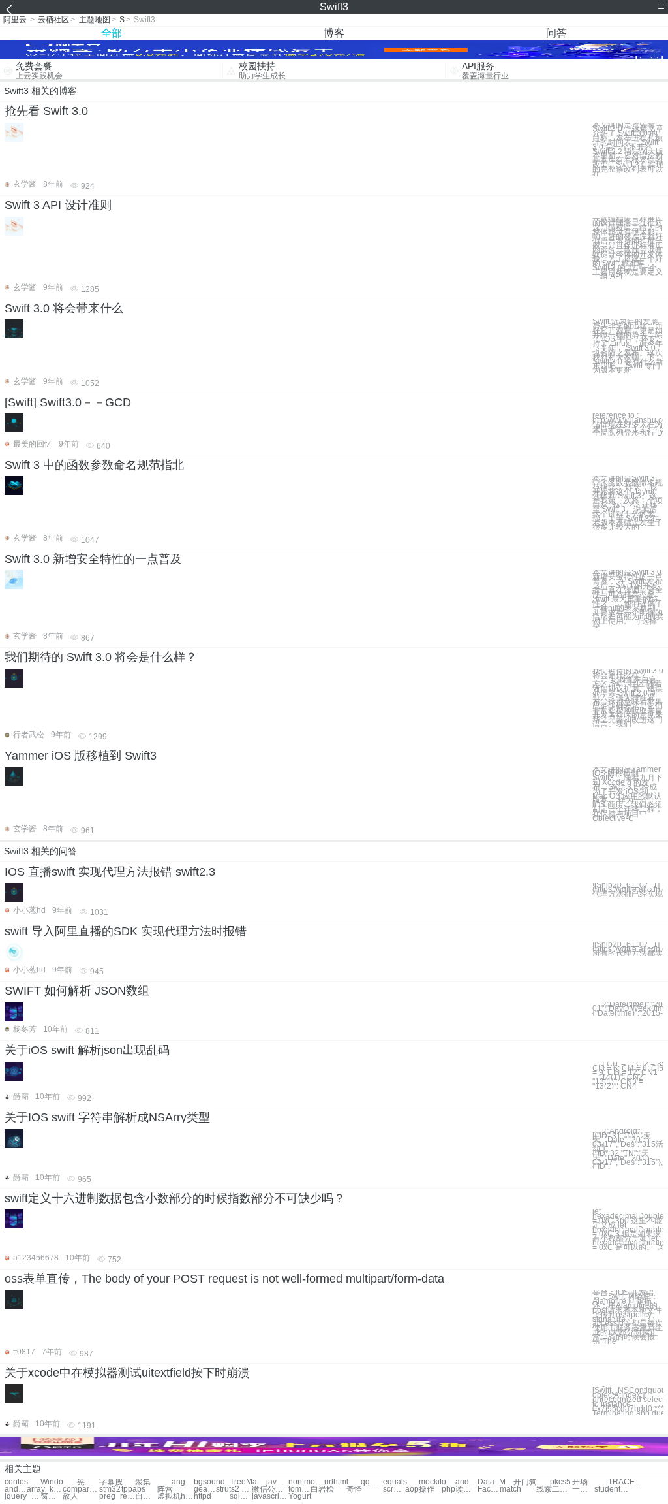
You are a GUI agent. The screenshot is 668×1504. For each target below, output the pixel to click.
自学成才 (146, 1496)
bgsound (209, 1482)
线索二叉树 (554, 1489)
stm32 (110, 1489)
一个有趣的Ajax (583, 1489)
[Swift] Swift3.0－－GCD (68, 402)
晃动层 (88, 1482)
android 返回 (466, 1482)
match (510, 1489)
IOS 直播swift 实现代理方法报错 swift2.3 (110, 871)
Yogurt (299, 1496)
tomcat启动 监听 (299, 1489)
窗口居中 (51, 1496)
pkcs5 (560, 1482)
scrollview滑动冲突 (394, 1489)
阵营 (165, 1489)
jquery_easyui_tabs (22, 1496)
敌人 (70, 1496)
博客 (334, 33)
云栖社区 (53, 19)
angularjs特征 (183, 1482)
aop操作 (419, 1489)
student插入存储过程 (612, 1489)
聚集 (143, 1482)
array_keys (45, 1489)
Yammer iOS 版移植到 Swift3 (81, 755)
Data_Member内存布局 (495, 1482)
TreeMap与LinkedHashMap (248, 1482)
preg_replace (117, 1496)
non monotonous (306, 1482)
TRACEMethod (626, 1482)
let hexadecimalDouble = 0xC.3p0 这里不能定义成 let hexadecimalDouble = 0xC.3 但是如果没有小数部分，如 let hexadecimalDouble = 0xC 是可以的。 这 (627, 1229)
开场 (580, 1482)
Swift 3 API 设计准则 (58, 205)
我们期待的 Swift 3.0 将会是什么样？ (101, 657)
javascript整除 (270, 1496)
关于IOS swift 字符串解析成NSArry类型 (107, 1117)
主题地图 (94, 19)
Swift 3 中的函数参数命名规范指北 (94, 465)
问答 (556, 33)
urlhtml (336, 1482)
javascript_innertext (277, 1482)
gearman (205, 1489)
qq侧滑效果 (372, 1482)
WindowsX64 (58, 1482)
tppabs (133, 1489)
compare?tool (81, 1489)
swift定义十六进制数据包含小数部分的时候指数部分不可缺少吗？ (175, 1198)
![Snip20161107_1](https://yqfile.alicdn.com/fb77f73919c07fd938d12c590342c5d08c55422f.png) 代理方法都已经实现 (627, 889)
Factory (489, 1489)
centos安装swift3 (22, 1482)
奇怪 (354, 1489)
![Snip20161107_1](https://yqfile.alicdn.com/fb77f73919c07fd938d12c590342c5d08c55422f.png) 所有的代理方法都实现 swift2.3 (627, 948)
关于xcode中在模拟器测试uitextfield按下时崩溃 (127, 1372)
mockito (432, 1482)
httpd (202, 1496)
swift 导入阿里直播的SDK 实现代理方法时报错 (126, 931)
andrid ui (16, 1489)
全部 (111, 33)
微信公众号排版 (270, 1489)
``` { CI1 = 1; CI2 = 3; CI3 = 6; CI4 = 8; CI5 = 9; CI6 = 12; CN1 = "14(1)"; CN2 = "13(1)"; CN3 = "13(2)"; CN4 (627, 1075)
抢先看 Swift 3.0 (46, 111)
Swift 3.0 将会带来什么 (64, 308)
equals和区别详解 (401, 1482)
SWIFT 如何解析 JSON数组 (77, 990)
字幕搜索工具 (117, 1482)
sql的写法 (241, 1496)
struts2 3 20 (234, 1489)
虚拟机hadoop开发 (175, 1496)
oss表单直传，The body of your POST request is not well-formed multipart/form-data (224, 1278)
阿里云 (15, 19)
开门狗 (525, 1482)
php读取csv (460, 1489)
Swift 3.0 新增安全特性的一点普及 (93, 559)
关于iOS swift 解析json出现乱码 (87, 1050)
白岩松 (322, 1489)
